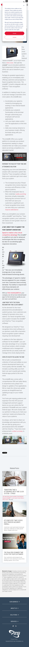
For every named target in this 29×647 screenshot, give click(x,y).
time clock (10, 63)
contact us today (17, 431)
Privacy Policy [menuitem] (14, 639)
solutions (13, 615)
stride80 (4, 65)
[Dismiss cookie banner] (23, 6)
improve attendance (11, 210)
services (14, 621)
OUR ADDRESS (14, 602)
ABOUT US (14, 608)
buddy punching (21, 194)
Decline (14, 37)
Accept (14, 33)
